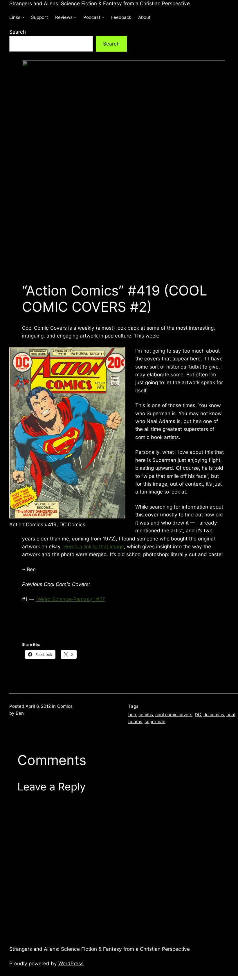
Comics (65, 706)
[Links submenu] (22, 17)
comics (145, 714)
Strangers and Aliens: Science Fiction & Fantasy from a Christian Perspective (99, 3)
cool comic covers (173, 714)
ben (132, 714)
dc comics (213, 714)
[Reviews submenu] (75, 17)
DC (198, 714)
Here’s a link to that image (93, 546)
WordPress (71, 963)
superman (155, 721)
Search (17, 32)
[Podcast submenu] (103, 17)
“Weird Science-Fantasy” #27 (70, 599)
